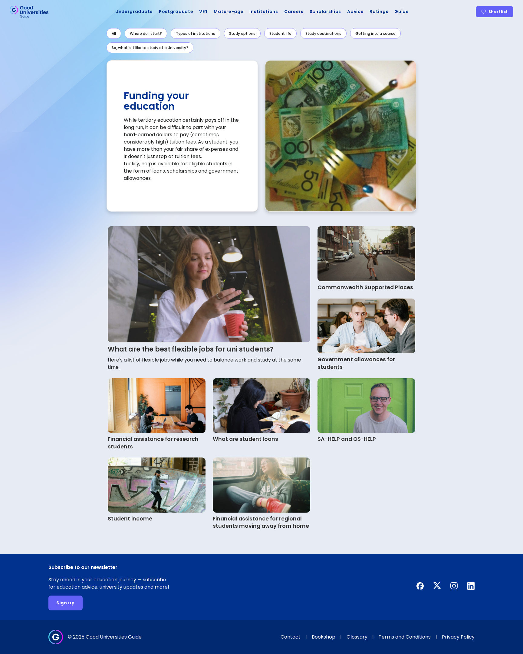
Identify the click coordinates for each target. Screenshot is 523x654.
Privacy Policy (458, 636)
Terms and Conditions (405, 636)
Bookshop (323, 636)
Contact (291, 636)
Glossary (357, 636)
